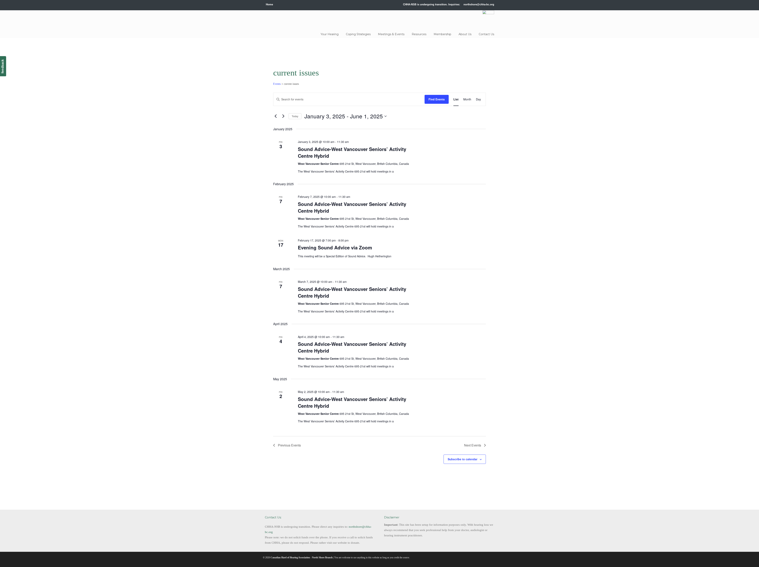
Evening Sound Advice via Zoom (335, 247)
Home (269, 4)
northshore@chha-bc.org (479, 4)
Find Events (437, 99)
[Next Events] (283, 116)
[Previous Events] (275, 116)
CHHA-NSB (291, 19)
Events (277, 83)
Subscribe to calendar (462, 459)
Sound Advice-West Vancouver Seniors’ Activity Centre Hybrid (352, 152)
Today (295, 116)
